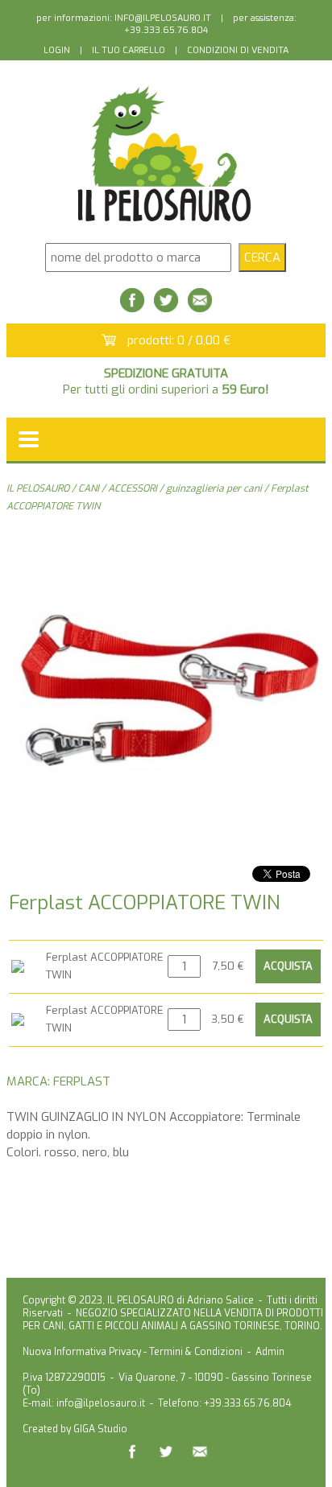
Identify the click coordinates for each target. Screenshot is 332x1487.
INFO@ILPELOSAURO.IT (162, 18)
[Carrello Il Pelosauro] (109, 341)
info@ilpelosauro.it (100, 1403)
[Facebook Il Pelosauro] (132, 308)
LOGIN (57, 50)
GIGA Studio (100, 1429)
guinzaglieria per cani (214, 488)
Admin (269, 1351)
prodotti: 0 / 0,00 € (179, 340)
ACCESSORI (132, 488)
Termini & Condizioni (196, 1351)
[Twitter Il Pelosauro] (166, 308)
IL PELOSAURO (37, 488)
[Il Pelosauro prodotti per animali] (165, 222)
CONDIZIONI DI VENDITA (237, 50)
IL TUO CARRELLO (128, 50)
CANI (88, 488)
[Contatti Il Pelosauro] (200, 308)
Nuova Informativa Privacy (82, 1351)
